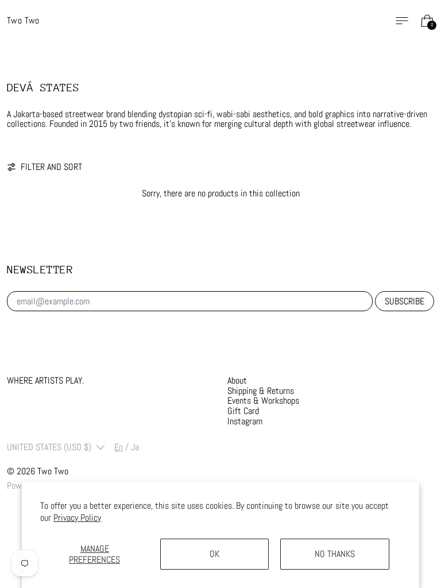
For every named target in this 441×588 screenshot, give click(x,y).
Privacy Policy (77, 518)
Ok (214, 554)
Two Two (52, 471)
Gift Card (243, 411)
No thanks (335, 554)
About (237, 380)
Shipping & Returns (260, 391)
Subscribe (404, 301)
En (118, 447)
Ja (135, 447)
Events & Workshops (263, 400)
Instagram (244, 421)
